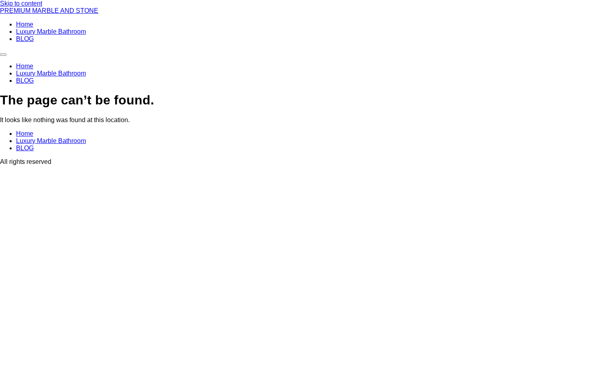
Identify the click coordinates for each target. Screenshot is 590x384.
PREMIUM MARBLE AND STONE (49, 10)
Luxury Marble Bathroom (51, 31)
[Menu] (3, 54)
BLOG (25, 38)
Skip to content (21, 3)
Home (24, 24)
